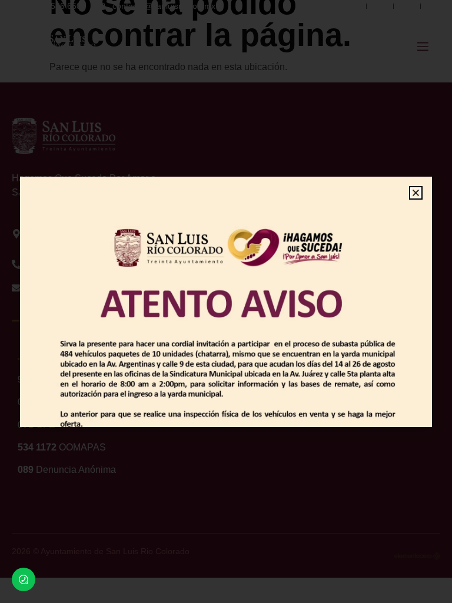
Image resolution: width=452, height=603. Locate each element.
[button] (415, 192)
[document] (226, 301)
